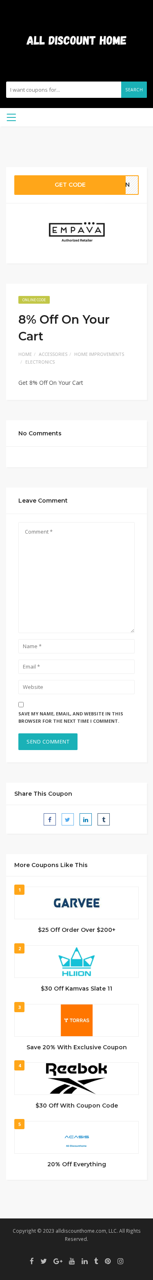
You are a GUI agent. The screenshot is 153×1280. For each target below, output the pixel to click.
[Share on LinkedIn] (86, 819)
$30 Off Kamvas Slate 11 (76, 988)
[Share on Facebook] (50, 819)
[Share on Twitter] (68, 819)
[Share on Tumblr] (104, 819)
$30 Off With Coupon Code (76, 1105)
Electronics (40, 362)
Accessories (53, 354)
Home (25, 354)
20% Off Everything (76, 1164)
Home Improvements (99, 354)
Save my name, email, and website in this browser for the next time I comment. (70, 717)
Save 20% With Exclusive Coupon (77, 1047)
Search (134, 90)
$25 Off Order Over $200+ (76, 930)
